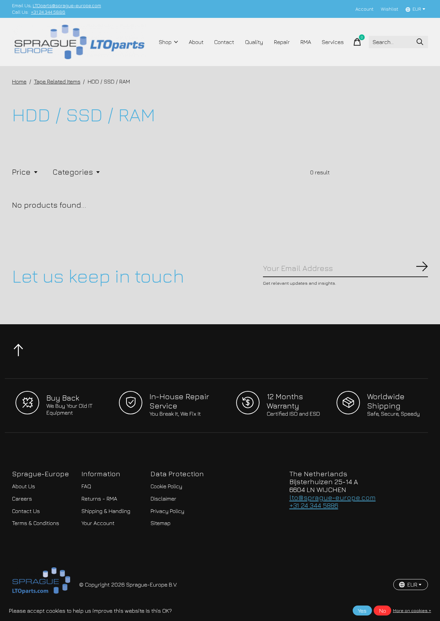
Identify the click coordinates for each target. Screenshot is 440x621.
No (382, 610)
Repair (282, 42)
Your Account (97, 523)
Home (19, 81)
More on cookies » (412, 610)
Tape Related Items (57, 81)
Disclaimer (163, 498)
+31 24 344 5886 (48, 12)
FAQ (86, 486)
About (196, 42)
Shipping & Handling (105, 511)
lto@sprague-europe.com (332, 497)
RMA (305, 42)
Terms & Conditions (35, 523)
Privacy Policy (167, 511)
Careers (22, 498)
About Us (23, 486)
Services (333, 42)
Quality (254, 42)
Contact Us (26, 511)
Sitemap (160, 523)
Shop (165, 42)
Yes (362, 610)
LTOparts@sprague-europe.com (67, 5)
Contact (224, 42)
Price (21, 171)
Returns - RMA (99, 498)
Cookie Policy (166, 486)
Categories (73, 171)
